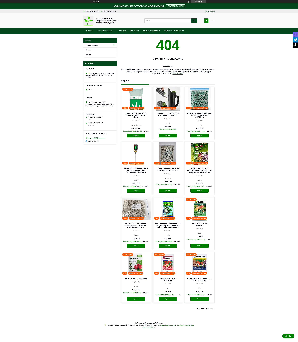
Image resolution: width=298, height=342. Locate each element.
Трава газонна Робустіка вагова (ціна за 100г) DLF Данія (135, 115)
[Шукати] (194, 20)
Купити (136, 135)
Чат (290, 336)
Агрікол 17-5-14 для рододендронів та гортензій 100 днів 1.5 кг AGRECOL (199, 170)
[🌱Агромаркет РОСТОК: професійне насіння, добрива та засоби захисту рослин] (88, 25)
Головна (89, 31)
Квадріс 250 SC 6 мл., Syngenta (168, 279)
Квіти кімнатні (178, 74)
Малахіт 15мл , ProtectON (136, 278)
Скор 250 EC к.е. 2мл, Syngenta (199, 224)
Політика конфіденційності (185, 325)
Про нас (122, 31)
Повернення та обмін (174, 31)
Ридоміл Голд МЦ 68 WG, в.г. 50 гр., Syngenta (199, 279)
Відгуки (88, 55)
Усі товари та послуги (205, 308)
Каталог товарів (104, 31)
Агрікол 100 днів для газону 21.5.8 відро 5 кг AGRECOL (168, 169)
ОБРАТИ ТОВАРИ (176, 6)
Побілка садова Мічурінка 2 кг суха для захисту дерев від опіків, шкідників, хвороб (167, 225)
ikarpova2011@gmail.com (97, 138)
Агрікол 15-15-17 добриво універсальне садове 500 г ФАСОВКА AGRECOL (136, 225)
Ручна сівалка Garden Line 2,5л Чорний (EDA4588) (168, 114)
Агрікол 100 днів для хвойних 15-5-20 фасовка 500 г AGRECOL (199, 115)
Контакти (134, 31)
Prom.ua (160, 323)
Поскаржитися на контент (166, 325)
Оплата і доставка (151, 31)
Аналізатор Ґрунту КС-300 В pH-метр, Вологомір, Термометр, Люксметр (136, 170)
